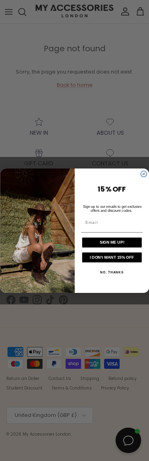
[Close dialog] (144, 174)
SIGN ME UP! (111, 242)
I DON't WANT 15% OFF (112, 257)
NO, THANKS (112, 272)
